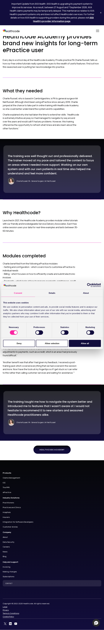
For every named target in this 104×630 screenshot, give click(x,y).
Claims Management (11, 478)
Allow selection (52, 343)
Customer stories (10, 527)
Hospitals (7, 512)
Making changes (10, 571)
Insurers (6, 517)
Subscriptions (8, 576)
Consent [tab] (18, 293)
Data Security (8, 542)
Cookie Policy (8, 616)
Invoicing (6, 567)
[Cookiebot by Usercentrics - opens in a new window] (89, 285)
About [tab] (86, 293)
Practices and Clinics (12, 507)
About (5, 537)
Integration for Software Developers (18, 522)
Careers (6, 547)
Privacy (6, 610)
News (5, 551)
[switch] (39, 332)
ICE (4, 482)
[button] (96, 623)
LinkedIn (10, 624)
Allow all (85, 343)
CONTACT (8, 583)
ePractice (7, 492)
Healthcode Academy (52, 450)
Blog (4, 556)
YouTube (15, 624)
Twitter (5, 624)
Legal (5, 607)
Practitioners (8, 502)
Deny (19, 343)
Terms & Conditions (11, 613)
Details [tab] (52, 293)
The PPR (6, 487)
